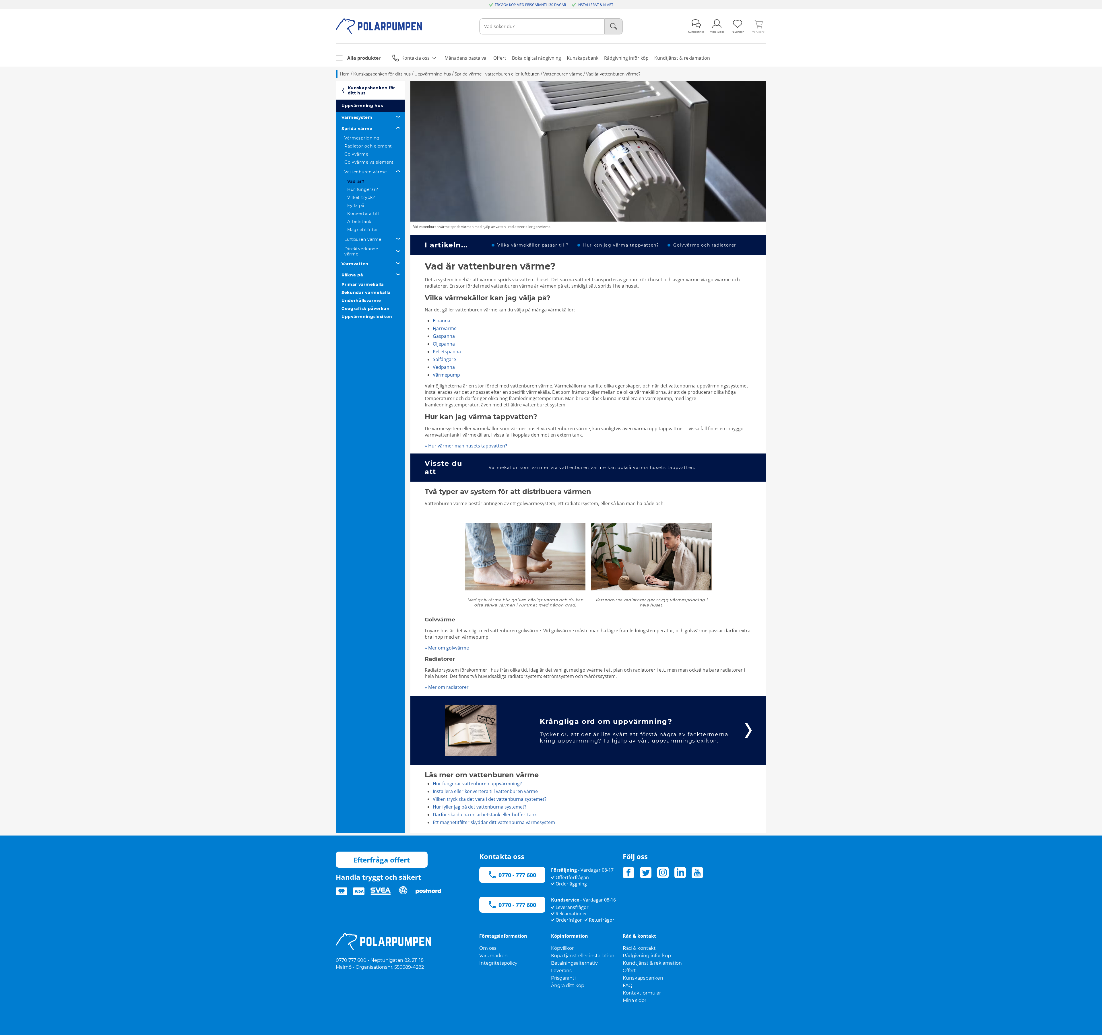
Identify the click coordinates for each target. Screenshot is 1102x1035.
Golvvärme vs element (369, 162)
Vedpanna (444, 367)
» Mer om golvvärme (447, 648)
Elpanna (441, 320)
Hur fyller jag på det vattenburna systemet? (479, 807)
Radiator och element (368, 146)
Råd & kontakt (639, 948)
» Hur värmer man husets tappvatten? (466, 446)
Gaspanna (444, 336)
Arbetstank (359, 221)
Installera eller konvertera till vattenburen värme (485, 791)
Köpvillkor (562, 948)
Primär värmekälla (363, 284)
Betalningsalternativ (574, 963)
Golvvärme (356, 154)
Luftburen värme (362, 239)
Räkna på (352, 275)
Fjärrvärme (445, 328)
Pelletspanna (447, 351)
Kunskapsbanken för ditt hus (371, 90)
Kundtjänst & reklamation (652, 963)
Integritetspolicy (498, 963)
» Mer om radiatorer (447, 687)
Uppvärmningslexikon (367, 316)
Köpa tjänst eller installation (582, 955)
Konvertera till (363, 213)
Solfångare (444, 359)
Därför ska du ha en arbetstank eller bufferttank (485, 814)
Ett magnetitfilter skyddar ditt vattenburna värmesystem (494, 822)
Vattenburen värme (365, 172)
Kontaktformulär (642, 993)
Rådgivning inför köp (647, 955)
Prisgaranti (563, 978)
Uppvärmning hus (362, 105)
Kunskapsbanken (643, 978)
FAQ (627, 985)
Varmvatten (355, 263)
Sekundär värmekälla (366, 292)
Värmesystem (357, 117)
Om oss (487, 948)
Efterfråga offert (382, 860)
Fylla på (355, 205)
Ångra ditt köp (567, 985)
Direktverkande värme (361, 251)
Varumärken (493, 955)
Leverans (561, 970)
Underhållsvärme (361, 300)
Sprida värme (357, 128)
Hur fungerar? (362, 189)
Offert (629, 970)
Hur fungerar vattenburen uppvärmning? (477, 783)
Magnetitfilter (362, 229)
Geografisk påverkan (365, 308)
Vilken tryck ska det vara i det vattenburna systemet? (489, 799)
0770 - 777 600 (517, 875)
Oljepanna (444, 344)
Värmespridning (362, 138)
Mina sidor (634, 1000)
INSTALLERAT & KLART (595, 4)
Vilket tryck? (361, 197)
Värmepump (446, 375)
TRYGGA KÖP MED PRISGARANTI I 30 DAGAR (530, 4)
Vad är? (355, 181)
